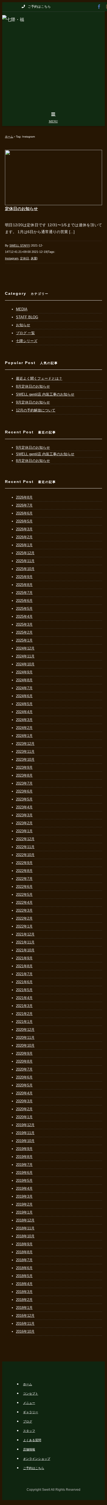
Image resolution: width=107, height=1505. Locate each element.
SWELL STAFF (19, 245)
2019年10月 (25, 1141)
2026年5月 (24, 521)
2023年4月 (24, 807)
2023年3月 (24, 815)
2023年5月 (24, 799)
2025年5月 (24, 608)
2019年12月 (25, 1125)
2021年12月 (25, 934)
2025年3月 (24, 624)
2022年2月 (24, 918)
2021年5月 (24, 990)
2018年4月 (24, 1284)
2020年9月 (24, 1053)
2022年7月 (24, 879)
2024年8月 (24, 680)
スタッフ (29, 1430)
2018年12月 (25, 1220)
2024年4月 (24, 712)
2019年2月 (24, 1204)
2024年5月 (24, 704)
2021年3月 (24, 1006)
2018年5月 (24, 1276)
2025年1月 (24, 640)
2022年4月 (24, 902)
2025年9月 (24, 577)
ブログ (27, 1421)
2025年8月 (24, 585)
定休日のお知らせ (21, 209)
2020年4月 (24, 1093)
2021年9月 (24, 958)
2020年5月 (24, 1085)
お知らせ (23, 325)
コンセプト (30, 1393)
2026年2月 (24, 537)
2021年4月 (24, 998)
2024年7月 (24, 688)
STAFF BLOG (27, 317)
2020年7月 (24, 1069)
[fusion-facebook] (99, 6)
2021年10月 (25, 950)
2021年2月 (24, 1014)
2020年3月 (24, 1101)
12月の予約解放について (35, 410)
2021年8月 (24, 966)
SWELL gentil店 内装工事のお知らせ (45, 394)
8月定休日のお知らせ (33, 386)
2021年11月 (25, 942)
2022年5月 (24, 894)
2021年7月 (24, 974)
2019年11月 (25, 1133)
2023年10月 (25, 759)
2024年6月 (24, 696)
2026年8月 (24, 497)
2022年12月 (25, 839)
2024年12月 (25, 648)
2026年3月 (24, 529)
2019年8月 (24, 1157)
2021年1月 (24, 1022)
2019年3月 (24, 1196)
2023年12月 (25, 744)
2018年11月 (25, 1228)
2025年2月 (24, 632)
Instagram (11, 258)
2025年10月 (25, 569)
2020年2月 (24, 1109)
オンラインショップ (36, 1458)
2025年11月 (25, 561)
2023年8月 (24, 775)
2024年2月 (24, 728)
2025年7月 (24, 593)
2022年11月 (25, 847)
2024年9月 (24, 672)
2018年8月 (24, 1252)
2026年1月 (24, 545)
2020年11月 (25, 1037)
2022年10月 (25, 855)
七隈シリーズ (26, 341)
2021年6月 (24, 982)
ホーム (27, 1384)
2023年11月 (25, 751)
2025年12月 (25, 553)
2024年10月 (25, 664)
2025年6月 (24, 601)
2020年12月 (25, 1030)
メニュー (29, 1402)
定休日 (24, 258)
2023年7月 (24, 783)
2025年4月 (24, 616)
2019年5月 (24, 1180)
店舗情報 (29, 1449)
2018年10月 (25, 1236)
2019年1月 (24, 1212)
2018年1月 (24, 1308)
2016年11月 (25, 1323)
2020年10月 (25, 1045)
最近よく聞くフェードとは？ (39, 378)
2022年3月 (24, 910)
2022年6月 (24, 887)
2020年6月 (24, 1077)
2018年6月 (24, 1268)
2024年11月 (25, 656)
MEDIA (21, 309)
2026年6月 (24, 513)
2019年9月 (24, 1149)
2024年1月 (24, 736)
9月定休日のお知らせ (33, 402)
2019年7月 (24, 1165)
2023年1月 (24, 831)
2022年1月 (24, 926)
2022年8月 (24, 871)
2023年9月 (24, 767)
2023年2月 (24, 823)
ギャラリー (30, 1412)
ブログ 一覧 (25, 333)
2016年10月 (25, 1331)
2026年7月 (24, 505)
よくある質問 (32, 1440)
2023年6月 (24, 791)
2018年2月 (24, 1300)
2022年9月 (24, 863)
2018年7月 (24, 1260)
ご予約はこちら (33, 1468)
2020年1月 (24, 1117)
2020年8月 (24, 1061)
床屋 (34, 258)
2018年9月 (24, 1244)
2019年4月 (24, 1188)
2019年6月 (24, 1173)
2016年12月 (25, 1316)
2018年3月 (24, 1292)
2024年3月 (24, 720)
